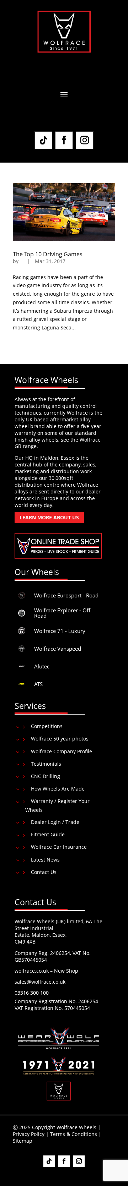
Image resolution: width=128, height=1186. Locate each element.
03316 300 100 (32, 992)
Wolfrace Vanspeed (57, 648)
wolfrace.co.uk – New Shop (46, 970)
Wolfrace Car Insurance (59, 846)
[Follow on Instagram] (85, 140)
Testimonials (46, 763)
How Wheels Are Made (58, 788)
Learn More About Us (49, 517)
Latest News (45, 859)
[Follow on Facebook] (64, 140)
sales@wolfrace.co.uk (40, 981)
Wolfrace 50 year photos (60, 738)
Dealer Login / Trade (55, 822)
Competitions (47, 726)
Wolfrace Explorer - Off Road (62, 613)
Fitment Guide (48, 834)
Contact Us (44, 872)
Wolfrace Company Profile (61, 751)
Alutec (41, 666)
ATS (38, 684)
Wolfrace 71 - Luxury (59, 630)
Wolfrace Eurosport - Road (66, 595)
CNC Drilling (45, 776)
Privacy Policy (28, 1134)
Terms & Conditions (73, 1134)
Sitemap (22, 1140)
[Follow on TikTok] (43, 140)
